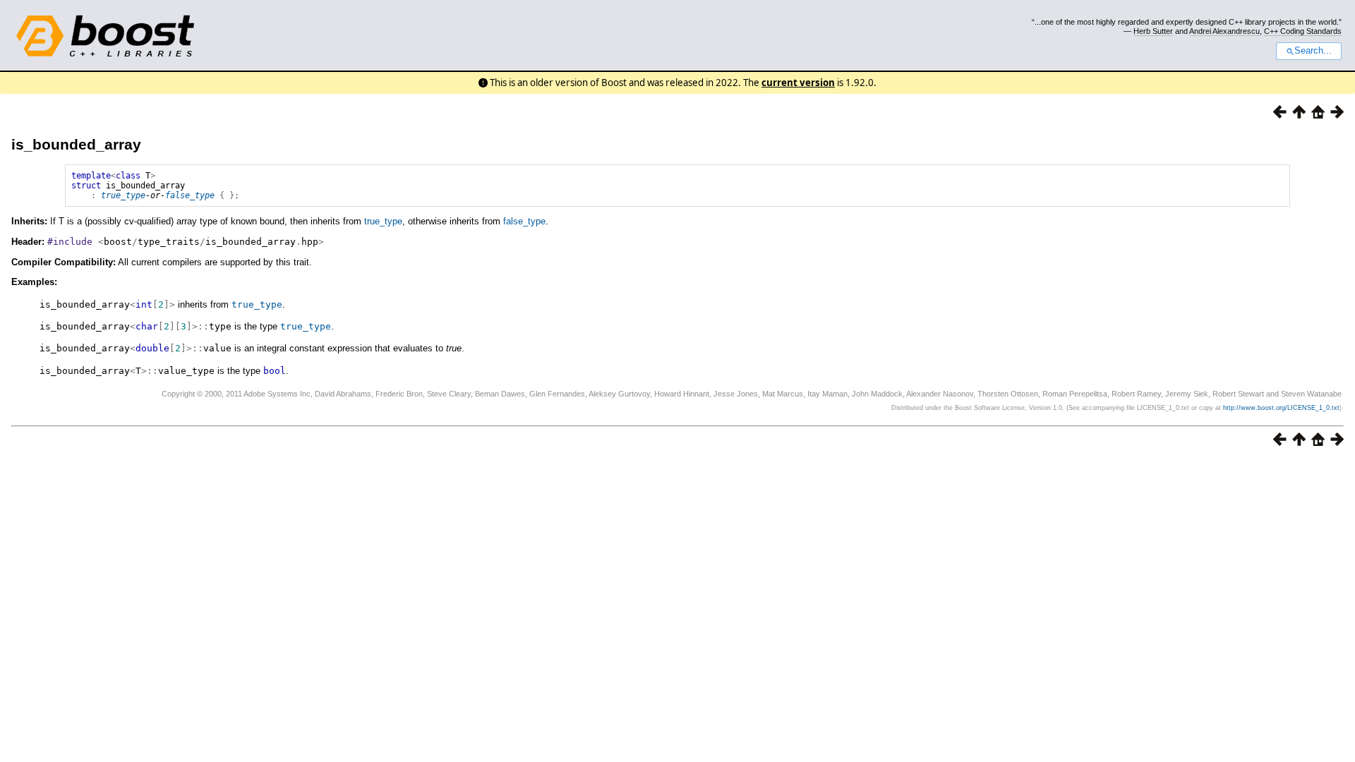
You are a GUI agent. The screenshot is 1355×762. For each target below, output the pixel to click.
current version (798, 82)
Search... (1313, 51)
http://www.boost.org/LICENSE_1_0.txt (1281, 407)
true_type (123, 195)
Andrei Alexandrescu (1224, 31)
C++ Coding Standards (1303, 31)
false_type (190, 195)
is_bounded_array (76, 144)
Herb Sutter (1153, 31)
